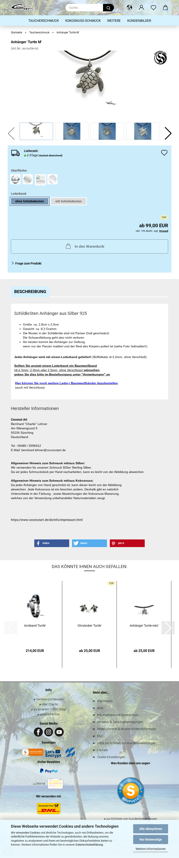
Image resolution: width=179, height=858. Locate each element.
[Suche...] (108, 7)
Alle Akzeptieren (150, 829)
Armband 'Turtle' (35, 625)
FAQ (100, 736)
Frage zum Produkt (28, 263)
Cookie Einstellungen (111, 757)
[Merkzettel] (153, 7)
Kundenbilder (139, 21)
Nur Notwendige (150, 839)
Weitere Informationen (151, 849)
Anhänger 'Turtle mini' (144, 625)
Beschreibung (30, 291)
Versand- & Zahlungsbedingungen (120, 722)
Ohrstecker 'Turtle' (89, 625)
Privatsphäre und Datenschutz (117, 715)
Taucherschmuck (43, 21)
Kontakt (102, 750)
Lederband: (19, 193)
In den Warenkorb (89, 246)
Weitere (114, 21)
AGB (100, 708)
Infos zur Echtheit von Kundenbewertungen (126, 743)
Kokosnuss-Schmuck (83, 21)
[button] (129, 7)
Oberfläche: (19, 170)
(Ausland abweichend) (50, 155)
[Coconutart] (23, 7)
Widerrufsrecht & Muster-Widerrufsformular (126, 729)
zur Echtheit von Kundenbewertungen (130, 818)
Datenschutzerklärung (89, 844)
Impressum (104, 701)
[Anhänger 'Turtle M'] (89, 83)
